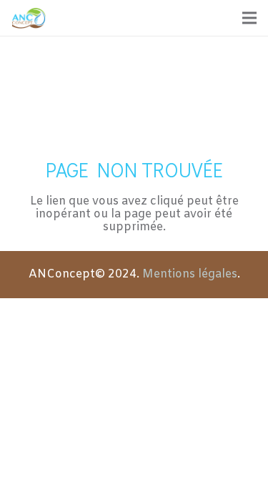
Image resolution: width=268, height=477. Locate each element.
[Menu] (249, 18)
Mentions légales (189, 274)
